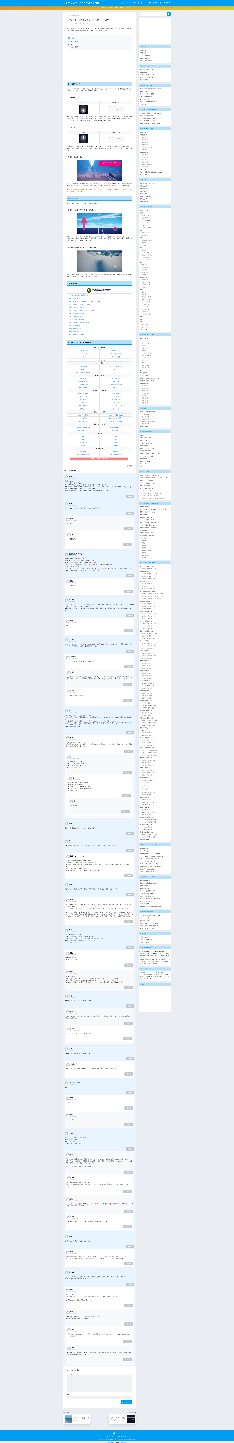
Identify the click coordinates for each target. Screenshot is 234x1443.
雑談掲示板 (83, 451)
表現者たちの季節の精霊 (148, 725)
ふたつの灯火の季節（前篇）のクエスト (152, 593)
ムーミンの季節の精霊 (148, 628)
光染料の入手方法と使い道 (147, 380)
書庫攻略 (144, 552)
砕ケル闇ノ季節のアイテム (149, 715)
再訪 (160, 3)
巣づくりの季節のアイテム (149, 646)
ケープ (143, 360)
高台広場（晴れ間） (147, 255)
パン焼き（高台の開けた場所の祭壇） (152, 493)
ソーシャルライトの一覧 (146, 488)
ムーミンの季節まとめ (146, 621)
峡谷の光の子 (143, 193)
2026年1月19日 (72, 478)
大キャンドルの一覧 (145, 485)
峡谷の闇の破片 (146, 419)
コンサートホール (146, 225)
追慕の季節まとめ (144, 690)
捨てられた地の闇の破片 (148, 421)
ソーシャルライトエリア (146, 327)
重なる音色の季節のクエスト (149, 633)
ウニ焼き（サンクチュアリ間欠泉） (151, 495)
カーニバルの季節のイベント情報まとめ (150, 113)
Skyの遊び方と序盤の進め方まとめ (78, 295)
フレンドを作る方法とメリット (77, 319)
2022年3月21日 (72, 997)
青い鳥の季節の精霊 (147, 608)
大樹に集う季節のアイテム (149, 762)
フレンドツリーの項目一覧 (147, 443)
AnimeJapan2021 (144, 920)
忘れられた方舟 (146, 284)
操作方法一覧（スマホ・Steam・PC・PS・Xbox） (153, 509)
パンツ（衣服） (146, 341)
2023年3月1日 (72, 842)
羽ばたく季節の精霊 (147, 745)
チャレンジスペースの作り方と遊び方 (150, 123)
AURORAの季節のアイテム (149, 705)
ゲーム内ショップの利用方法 (147, 535)
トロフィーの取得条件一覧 (147, 871)
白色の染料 (145, 400)
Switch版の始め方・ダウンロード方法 (150, 853)
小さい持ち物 (145, 367)
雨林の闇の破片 (146, 416)
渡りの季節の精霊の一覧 (148, 588)
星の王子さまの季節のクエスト (150, 750)
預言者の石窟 (145, 232)
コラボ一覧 (83, 357)
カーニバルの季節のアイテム (147, 118)
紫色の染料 (145, 398)
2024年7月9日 (77, 803)
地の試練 (145, 785)
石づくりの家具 (144, 375)
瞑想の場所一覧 (144, 445)
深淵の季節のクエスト (148, 730)
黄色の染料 (145, 388)
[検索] (169, 14)
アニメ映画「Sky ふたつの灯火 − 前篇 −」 (151, 915)
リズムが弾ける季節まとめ (147, 817)
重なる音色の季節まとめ (146, 631)
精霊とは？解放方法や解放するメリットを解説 (81, 310)
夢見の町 (144, 265)
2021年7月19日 (75, 1331)
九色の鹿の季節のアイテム (149, 656)
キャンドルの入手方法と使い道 (77, 313)
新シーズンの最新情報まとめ (147, 101)
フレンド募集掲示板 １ (83, 454)
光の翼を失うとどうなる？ (147, 532)
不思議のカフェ (146, 220)
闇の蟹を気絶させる (145, 888)
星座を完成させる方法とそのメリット (79, 322)
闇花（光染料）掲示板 (146, 60)
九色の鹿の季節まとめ (146, 651)
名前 (68, 1394)
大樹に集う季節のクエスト (149, 760)
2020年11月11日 (74, 1253)
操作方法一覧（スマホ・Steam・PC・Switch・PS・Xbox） (85, 301)
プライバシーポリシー (146, 939)
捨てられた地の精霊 (147, 147)
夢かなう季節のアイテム (148, 772)
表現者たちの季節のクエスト (149, 720)
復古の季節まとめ (144, 660)
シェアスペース (144, 329)
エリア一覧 (83, 399)
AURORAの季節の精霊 (148, 708)
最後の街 (144, 294)
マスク (143, 345)
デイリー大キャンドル (116, 366)
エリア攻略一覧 (116, 399)
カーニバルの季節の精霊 (146, 115)
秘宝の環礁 (145, 279)
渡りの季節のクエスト (148, 584)
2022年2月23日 (72, 1084)
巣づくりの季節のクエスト (149, 643)
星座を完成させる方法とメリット (149, 527)
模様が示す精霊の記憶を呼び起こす (149, 883)
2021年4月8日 (75, 1179)
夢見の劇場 (146, 267)
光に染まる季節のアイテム (149, 616)
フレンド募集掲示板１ (146, 55)
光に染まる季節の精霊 (148, 618)
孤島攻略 (144, 540)
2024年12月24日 (74, 857)
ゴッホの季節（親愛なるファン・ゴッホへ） (152, 88)
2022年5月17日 (73, 901)
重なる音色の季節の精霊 (148, 638)
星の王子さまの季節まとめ (147, 747)
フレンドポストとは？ (146, 461)
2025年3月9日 (73, 582)
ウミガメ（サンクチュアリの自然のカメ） (153, 498)
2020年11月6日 (72, 1238)
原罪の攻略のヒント (83, 430)
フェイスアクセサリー (148, 348)
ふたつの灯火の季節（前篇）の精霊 (151, 598)
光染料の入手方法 (83, 421)
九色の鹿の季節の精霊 (148, 658)
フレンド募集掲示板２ (146, 58)
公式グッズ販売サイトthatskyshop (149, 923)
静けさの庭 (145, 222)
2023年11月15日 (73, 712)
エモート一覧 (83, 396)
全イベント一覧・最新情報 (147, 94)
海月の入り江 (147, 314)
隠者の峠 (145, 270)
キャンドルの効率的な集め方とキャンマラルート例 (153, 478)
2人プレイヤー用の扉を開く (147, 893)
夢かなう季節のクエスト (148, 770)
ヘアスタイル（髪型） (148, 353)
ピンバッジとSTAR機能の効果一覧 (149, 925)
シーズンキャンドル (116, 369)
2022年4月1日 (72, 931)
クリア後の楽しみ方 (116, 430)
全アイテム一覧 (144, 338)
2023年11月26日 (74, 739)
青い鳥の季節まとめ (145, 601)
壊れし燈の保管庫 (146, 297)
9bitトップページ (144, 942)
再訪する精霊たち (83, 384)
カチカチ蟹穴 (147, 302)
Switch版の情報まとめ (146, 848)
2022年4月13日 (73, 954)
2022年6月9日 (73, 1065)
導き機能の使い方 (74, 331)
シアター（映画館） (147, 227)
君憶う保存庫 (145, 292)
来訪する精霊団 (83, 387)
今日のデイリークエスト (146, 69)
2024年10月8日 (73, 622)
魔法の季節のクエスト (148, 809)
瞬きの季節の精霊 (146, 678)
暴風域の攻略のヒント (116, 427)
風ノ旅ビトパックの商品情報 (147, 869)
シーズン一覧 (83, 354)
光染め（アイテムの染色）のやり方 (149, 378)
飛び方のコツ (75, 44)
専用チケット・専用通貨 (115, 421)
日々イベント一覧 (144, 99)
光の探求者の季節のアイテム (149, 834)
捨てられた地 (143, 277)
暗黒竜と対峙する (144, 885)
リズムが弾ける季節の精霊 (149, 822)
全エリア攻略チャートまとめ (76, 335)
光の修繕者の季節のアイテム (149, 576)
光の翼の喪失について (75, 328)
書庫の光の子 (143, 199)
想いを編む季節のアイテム (149, 827)
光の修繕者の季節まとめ (146, 571)
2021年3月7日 (73, 1156)
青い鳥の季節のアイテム (148, 606)
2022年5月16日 (73, 1013)
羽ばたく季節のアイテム (148, 742)
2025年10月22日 (73, 505)
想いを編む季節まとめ (146, 824)
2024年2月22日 (76, 779)
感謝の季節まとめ (144, 839)
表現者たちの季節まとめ (146, 718)
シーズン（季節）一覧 (146, 96)
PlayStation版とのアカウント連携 (149, 864)
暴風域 (141, 316)
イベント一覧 (115, 402)
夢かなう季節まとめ (145, 767)
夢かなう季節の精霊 (147, 775)
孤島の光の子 (143, 186)
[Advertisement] (99, 65)
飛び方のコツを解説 (74, 325)
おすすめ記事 (75, 47)
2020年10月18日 (74, 1291)
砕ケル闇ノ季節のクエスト (149, 713)
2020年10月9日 (72, 1274)
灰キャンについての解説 (146, 480)
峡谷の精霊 (145, 144)
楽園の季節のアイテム (148, 802)
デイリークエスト (83, 366)
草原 (141, 237)
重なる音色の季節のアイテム (149, 636)
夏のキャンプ (143, 91)
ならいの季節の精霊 (147, 688)
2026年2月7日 (75, 536)
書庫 (141, 289)
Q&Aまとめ (143, 466)
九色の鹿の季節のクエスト (149, 653)
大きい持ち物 (145, 365)
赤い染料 (144, 385)
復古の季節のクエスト (148, 663)
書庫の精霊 (145, 149)
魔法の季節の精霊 (146, 814)
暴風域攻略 (145, 555)
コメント (70, 1374)
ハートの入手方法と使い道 (76, 316)
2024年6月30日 (72, 601)
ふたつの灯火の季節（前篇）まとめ (149, 591)
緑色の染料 (145, 390)
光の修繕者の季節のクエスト (149, 574)
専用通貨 (167, 3)
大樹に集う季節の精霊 (148, 765)
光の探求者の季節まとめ (146, 832)
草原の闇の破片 (146, 414)
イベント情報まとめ (99, 360)
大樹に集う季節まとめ (146, 757)
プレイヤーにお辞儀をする (147, 896)
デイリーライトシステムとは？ (148, 483)
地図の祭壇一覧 (83, 406)
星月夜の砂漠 (145, 309)
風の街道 (144, 250)
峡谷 (141, 262)
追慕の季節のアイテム (148, 695)
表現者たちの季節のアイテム (149, 723)
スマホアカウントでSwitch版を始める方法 (151, 856)
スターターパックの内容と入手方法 (149, 858)
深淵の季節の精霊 (146, 735)
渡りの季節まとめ (144, 581)
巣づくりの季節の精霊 (148, 648)
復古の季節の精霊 (146, 668)
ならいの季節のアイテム (148, 685)
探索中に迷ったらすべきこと (76, 307)
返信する (130, 496)
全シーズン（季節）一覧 (146, 566)
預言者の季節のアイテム (148, 792)
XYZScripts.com (123, 1442)
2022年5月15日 (72, 886)
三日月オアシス (146, 304)
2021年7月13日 (73, 1313)
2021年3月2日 (72, 1134)
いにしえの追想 (144, 324)
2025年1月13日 (72, 555)
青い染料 (144, 395)
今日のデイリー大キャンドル (147, 77)
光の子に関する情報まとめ (147, 183)
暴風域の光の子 (144, 201)
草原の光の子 (143, 188)
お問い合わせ (143, 937)
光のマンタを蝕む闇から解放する (149, 891)
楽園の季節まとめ (144, 797)
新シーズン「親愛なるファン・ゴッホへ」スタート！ (117, 7)
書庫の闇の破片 (146, 424)
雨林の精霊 (145, 142)
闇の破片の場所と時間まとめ (147, 411)
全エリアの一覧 (144, 210)
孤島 (141, 230)
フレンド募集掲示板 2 (116, 454)
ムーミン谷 (145, 306)
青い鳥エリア (147, 260)
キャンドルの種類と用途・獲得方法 (149, 522)
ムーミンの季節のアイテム (149, 626)
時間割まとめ (143, 435)
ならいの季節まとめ (145, 680)
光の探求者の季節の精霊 (148, 837)
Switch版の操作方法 (145, 851)
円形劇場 (144, 274)
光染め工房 (145, 218)
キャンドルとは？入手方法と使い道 (149, 475)
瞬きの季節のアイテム (148, 675)
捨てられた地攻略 (146, 550)
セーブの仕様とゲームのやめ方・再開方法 (80, 304)
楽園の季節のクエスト (148, 799)
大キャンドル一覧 (116, 393)
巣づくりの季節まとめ (146, 641)
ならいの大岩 (145, 235)
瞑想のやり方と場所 (145, 880)
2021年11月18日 (74, 1200)
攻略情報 (129, 466)
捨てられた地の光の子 (146, 196)
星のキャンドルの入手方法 (147, 448)
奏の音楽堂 (145, 272)
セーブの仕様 (143, 514)
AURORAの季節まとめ (146, 700)
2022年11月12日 (75, 1030)
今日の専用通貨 (144, 80)
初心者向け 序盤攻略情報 (83, 427)
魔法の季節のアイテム (148, 812)
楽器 (143, 363)
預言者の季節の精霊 (147, 794)
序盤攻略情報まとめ (145, 506)
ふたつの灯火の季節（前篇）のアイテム (152, 596)
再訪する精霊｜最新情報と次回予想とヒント (152, 172)
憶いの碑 (145, 311)
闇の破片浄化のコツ (145, 426)
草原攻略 (144, 543)
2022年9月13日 (73, 1099)
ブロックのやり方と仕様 (146, 456)
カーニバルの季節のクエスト (147, 121)
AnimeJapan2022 (144, 918)
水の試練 (145, 782)
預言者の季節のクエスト (148, 780)
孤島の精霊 (145, 137)
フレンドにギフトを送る (146, 901)
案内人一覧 (143, 169)
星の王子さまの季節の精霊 (149, 755)
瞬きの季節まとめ (144, 670)
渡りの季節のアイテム (148, 586)
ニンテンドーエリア (147, 282)
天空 (141, 321)
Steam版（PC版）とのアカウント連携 (150, 866)
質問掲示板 (116, 451)
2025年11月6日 (73, 520)
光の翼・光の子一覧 (83, 393)
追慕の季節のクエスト (148, 693)
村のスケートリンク (147, 490)
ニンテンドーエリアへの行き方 (148, 861)
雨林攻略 (144, 545)
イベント (144, 3)
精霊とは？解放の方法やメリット (149, 517)
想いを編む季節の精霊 (148, 829)
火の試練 (145, 789)
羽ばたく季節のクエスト (148, 740)
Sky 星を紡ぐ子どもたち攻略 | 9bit (81, 2)
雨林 (141, 247)
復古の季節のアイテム (148, 665)
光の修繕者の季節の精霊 (148, 578)
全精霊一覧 (83, 378)
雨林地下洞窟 (147, 257)
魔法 (141, 370)
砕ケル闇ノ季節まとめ (146, 710)
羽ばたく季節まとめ (145, 738)
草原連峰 (144, 245)
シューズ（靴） (146, 343)
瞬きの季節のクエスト (148, 673)
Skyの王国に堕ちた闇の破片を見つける (150, 906)
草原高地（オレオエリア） (149, 240)
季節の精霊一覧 (83, 381)
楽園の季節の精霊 (146, 804)
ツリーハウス (145, 252)
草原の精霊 (145, 140)
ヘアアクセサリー (146, 355)
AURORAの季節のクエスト (149, 703)
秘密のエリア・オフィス (148, 299)
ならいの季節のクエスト (148, 683)
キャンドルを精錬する (146, 904)
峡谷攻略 (144, 547)
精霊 (149, 3)
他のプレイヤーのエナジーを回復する (150, 898)
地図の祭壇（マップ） (146, 438)
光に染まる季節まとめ (146, 611)
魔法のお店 (146, 287)
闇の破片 (136, 3)
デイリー (128, 3)
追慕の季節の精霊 (146, 698)
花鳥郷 (141, 213)
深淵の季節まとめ (144, 728)
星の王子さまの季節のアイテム (150, 752)
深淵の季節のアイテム (148, 733)
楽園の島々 (145, 242)
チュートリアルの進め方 (75, 298)
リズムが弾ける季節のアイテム (150, 819)
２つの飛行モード (76, 42)
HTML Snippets (110, 1442)
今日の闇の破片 (144, 72)
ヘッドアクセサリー (147, 358)
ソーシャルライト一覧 (116, 406)
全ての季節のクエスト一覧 (149, 568)
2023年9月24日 (72, 825)
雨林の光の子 (143, 191)
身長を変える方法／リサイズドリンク (150, 453)
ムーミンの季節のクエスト (149, 623)
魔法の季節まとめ (144, 807)
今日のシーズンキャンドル (147, 74)
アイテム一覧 (115, 396)
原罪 (141, 319)
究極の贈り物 (143, 373)
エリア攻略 (143, 538)
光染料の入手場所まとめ (146, 383)
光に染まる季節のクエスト (149, 613)
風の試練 (145, 787)
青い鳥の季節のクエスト (148, 603)
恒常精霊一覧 (115, 378)
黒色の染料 (145, 403)
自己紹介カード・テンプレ (147, 928)
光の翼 (155, 3)
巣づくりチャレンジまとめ (147, 464)
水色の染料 (145, 393)
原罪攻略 (144, 557)
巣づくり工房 (145, 215)
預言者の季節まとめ (145, 777)
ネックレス (145, 350)
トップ (121, 3)
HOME (118, 1433)
